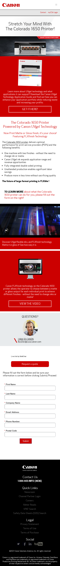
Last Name (9, 394)
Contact (43, 12)
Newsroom (29, 492)
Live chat (14, 356)
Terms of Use (29, 528)
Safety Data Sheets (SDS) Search (29, 513)
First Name (10, 384)
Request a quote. (30, 364)
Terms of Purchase (30, 532)
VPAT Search (29, 509)
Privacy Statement (29, 524)
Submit (26, 441)
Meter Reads (29, 504)
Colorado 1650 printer (17, 142)
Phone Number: (12, 421)
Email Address (11, 412)
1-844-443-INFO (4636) (30, 481)
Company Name (12, 403)
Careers (29, 500)
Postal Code (10, 431)
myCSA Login (53, 12)
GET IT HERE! (30, 109)
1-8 (19, 339)
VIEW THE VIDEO (30, 303)
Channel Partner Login (29, 496)
